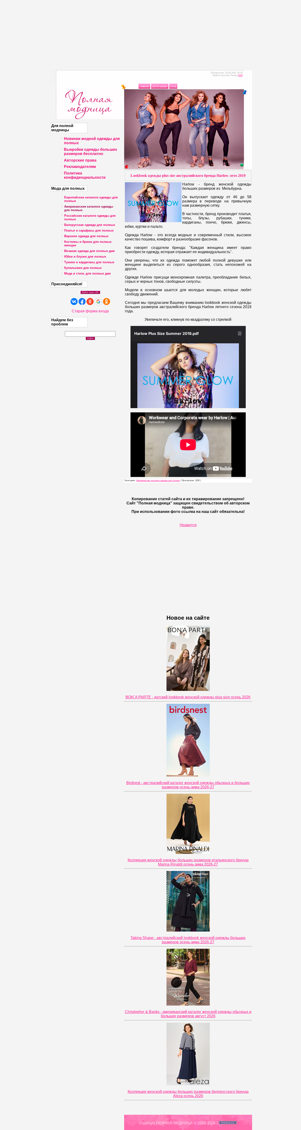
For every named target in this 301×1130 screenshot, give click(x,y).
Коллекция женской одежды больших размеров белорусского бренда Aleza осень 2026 (188, 1094)
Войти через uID (90, 292)
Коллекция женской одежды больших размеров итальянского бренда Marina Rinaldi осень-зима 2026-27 (188, 862)
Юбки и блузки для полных (85, 256)
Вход (173, 86)
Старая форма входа (90, 311)
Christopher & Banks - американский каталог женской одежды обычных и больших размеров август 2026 (188, 1014)
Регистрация (159, 86)
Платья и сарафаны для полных (89, 230)
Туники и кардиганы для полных (89, 262)
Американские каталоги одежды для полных (158, 480)
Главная (144, 86)
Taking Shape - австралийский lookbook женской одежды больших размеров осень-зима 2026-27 (188, 940)
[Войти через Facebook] (82, 301)
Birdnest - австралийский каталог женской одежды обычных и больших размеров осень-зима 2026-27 (188, 785)
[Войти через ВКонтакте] (74, 301)
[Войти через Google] (98, 301)
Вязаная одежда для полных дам (89, 251)
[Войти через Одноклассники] (106, 301)
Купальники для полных (83, 268)
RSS (240, 75)
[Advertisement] (150, 33)
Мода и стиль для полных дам (87, 273)
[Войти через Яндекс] (90, 301)
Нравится (188, 525)
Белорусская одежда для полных (89, 225)
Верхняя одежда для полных (86, 236)
